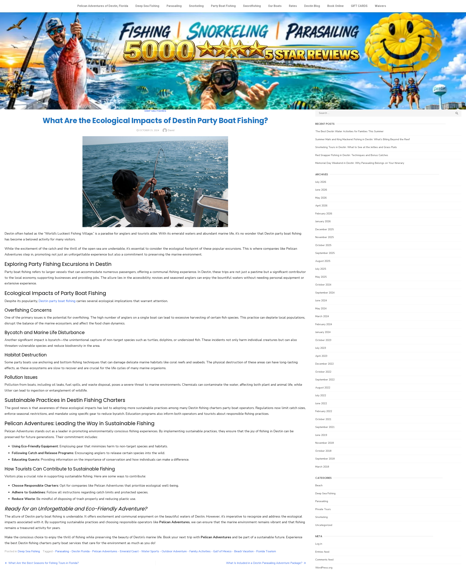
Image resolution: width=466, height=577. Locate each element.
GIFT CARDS (359, 6)
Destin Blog (312, 6)
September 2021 (325, 427)
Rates (293, 6)
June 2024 (321, 300)
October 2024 (323, 284)
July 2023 (320, 348)
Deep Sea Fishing (147, 6)
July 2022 (320, 395)
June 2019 (321, 435)
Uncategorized (323, 525)
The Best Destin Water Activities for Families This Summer (349, 131)
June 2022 (321, 403)
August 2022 (322, 387)
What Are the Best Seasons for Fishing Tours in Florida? (43, 563)
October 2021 (323, 419)
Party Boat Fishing (223, 6)
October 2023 (323, 340)
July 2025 (320, 269)
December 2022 (324, 364)
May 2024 (321, 308)
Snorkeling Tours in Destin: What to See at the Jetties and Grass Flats (356, 147)
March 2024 (322, 316)
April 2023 (321, 356)
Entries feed (322, 552)
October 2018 (323, 451)
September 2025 (325, 253)
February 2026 (323, 213)
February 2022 (323, 411)
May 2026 (321, 197)
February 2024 (323, 324)
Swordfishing (252, 6)
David (171, 130)
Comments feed (324, 559)
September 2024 (325, 292)
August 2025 (322, 261)
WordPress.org (323, 567)
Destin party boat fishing (57, 301)
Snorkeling (196, 6)
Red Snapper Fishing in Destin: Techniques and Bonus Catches (351, 155)
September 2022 (325, 379)
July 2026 (320, 182)
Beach (319, 485)
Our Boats (275, 6)
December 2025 (324, 229)
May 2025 (321, 277)
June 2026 (321, 189)
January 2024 (323, 332)
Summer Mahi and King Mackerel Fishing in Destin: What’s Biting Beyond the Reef (362, 139)
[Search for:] (388, 113)
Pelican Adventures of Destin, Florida (102, 6)
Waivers (380, 6)
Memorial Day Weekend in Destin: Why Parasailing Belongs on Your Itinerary (359, 163)
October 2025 (323, 245)
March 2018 (322, 466)
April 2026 (321, 205)
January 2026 (323, 221)
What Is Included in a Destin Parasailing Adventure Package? (264, 563)
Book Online (335, 6)
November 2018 (324, 443)
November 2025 (324, 237)
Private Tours (323, 509)
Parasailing (174, 6)
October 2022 (323, 372)
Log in (318, 544)
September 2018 (325, 458)
